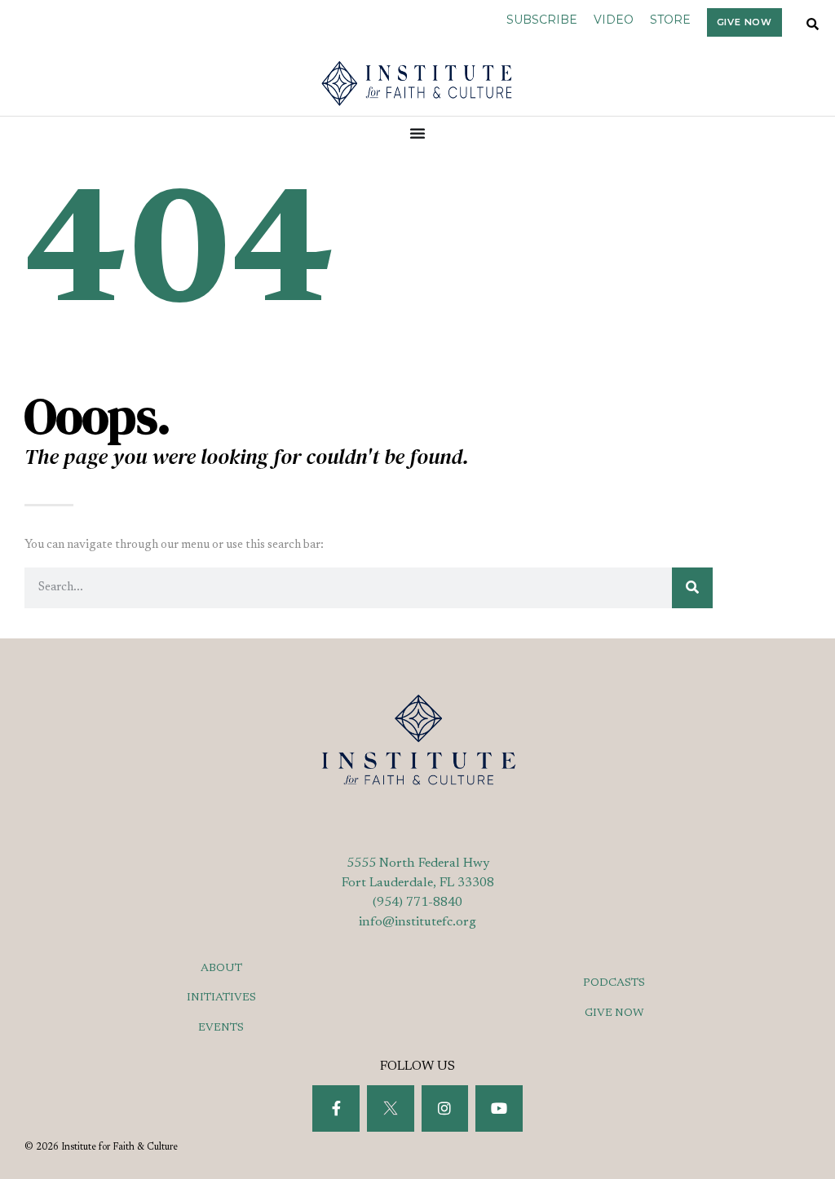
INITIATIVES (221, 998)
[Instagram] (445, 1109)
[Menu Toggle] (417, 133)
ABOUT (221, 968)
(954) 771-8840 (417, 902)
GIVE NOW (614, 1013)
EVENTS (221, 1028)
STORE (670, 19)
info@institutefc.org (417, 922)
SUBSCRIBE (541, 19)
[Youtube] (499, 1109)
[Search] (692, 587)
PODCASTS (614, 983)
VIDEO (614, 19)
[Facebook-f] (336, 1109)
